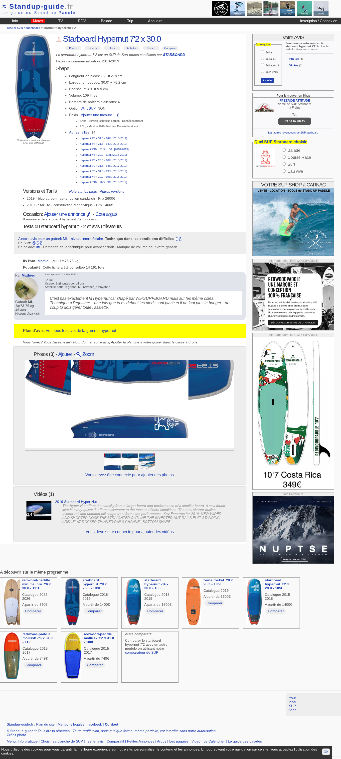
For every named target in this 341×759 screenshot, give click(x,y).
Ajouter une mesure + (98, 115)
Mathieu (44, 261)
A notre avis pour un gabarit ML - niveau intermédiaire (60, 239)
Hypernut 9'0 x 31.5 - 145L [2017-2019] (103, 165)
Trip (130, 21)
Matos (38, 21)
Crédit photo (16, 735)
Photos (73, 48)
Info (15, 21)
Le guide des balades (245, 741)
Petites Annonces (140, 741)
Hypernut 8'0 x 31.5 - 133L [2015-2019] (103, 171)
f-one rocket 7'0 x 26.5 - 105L (218, 582)
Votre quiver (263, 44)
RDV (82, 21)
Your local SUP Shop (292, 704)
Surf (291, 164)
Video (195, 741)
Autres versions (112, 191)
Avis (112, 48)
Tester (151, 48)
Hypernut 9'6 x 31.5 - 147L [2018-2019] (103, 138)
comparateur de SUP (141, 652)
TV (60, 21)
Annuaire (155, 21)
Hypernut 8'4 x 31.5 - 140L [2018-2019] (103, 143)
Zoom (87, 354)
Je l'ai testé (272, 65)
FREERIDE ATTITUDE (295, 100)
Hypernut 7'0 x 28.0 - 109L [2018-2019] (103, 160)
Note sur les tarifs (83, 191)
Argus (161, 741)
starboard (33, 28)
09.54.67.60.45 (295, 121)
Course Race (299, 157)
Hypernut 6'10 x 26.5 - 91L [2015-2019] (103, 182)
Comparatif (115, 741)
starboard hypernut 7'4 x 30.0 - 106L (156, 584)
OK (326, 752)
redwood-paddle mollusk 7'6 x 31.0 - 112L (37, 638)
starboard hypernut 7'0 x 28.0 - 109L (95, 584)
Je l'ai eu (271, 58)
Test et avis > (16, 28)
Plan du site (45, 724)
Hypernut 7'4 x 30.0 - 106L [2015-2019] (103, 176)
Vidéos (93, 48)
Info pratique (28, 741)
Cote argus (106, 214)
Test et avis (95, 741)
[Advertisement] (91, 704)
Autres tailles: (79, 132)
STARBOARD (174, 55)
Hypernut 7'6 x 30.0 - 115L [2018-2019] (103, 154)
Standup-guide (37, 6)
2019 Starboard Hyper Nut (76, 502)
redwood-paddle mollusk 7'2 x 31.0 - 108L (99, 638)
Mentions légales (71, 724)
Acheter (131, 48)
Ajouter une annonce (65, 214)
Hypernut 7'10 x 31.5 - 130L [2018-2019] (104, 149)
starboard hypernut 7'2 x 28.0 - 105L (277, 584)
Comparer (170, 48)
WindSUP (88, 108)
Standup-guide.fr (20, 724)
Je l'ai (269, 52)
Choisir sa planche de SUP (62, 741)
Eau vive (295, 171)
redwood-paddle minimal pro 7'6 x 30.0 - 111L (36, 584)
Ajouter (65, 354)
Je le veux (272, 71)
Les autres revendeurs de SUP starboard (293, 132)
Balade (106, 21)
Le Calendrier (214, 741)
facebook (94, 724)
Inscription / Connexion (318, 21)
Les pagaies (178, 741)
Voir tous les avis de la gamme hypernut (81, 330)
